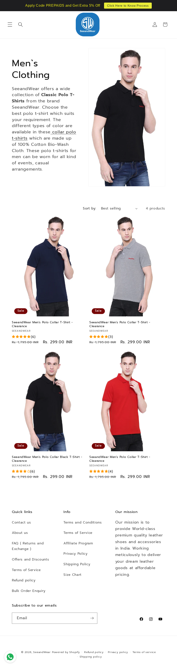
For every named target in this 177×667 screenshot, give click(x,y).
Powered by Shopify (66, 652)
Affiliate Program (78, 543)
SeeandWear (42, 652)
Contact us (21, 522)
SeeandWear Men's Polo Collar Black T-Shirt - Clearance (47, 459)
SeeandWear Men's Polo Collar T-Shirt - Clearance (42, 324)
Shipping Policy (76, 564)
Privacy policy (118, 652)
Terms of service (144, 652)
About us (20, 532)
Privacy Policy (75, 553)
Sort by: (89, 208)
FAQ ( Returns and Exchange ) (28, 546)
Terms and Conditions (82, 522)
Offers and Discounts (30, 559)
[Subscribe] (92, 618)
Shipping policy (91, 657)
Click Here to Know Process (128, 5)
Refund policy (24, 580)
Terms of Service (26, 569)
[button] (10, 24)
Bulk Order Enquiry (29, 590)
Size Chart (72, 574)
